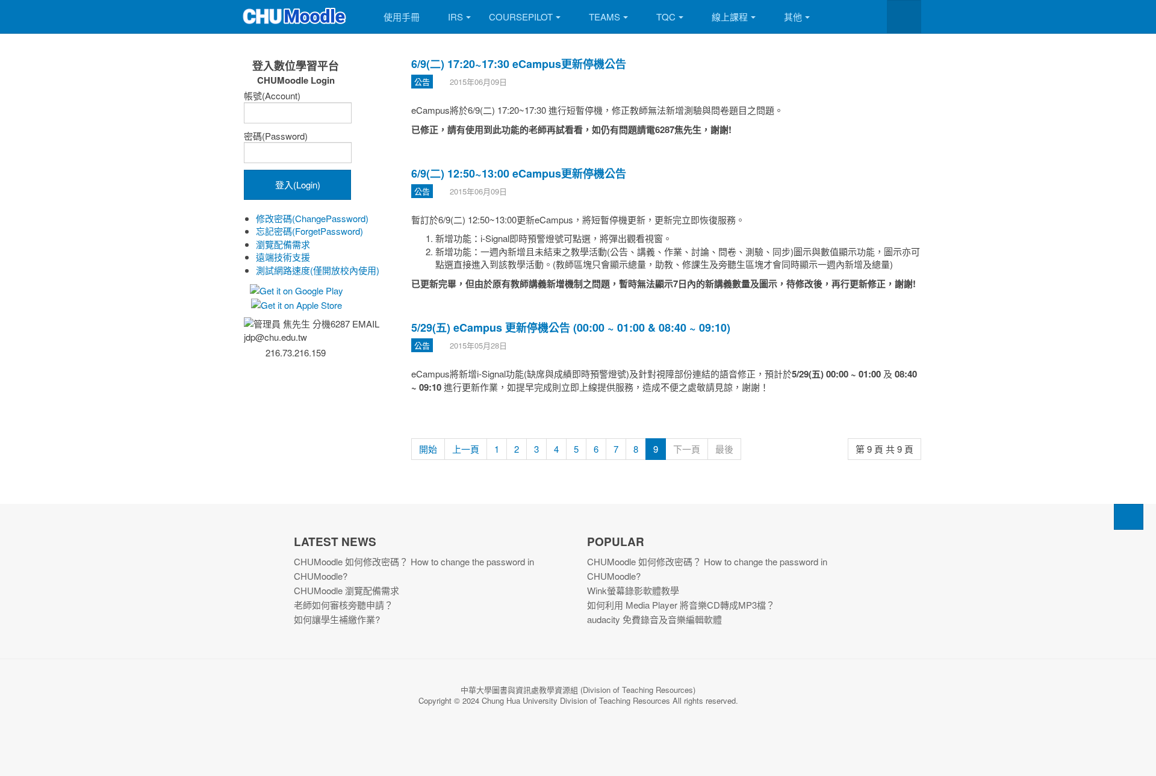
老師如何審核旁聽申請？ (343, 604)
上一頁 (465, 448)
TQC (666, 16)
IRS (455, 16)
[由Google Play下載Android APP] (295, 289)
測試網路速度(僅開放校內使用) (317, 270)
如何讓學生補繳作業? (337, 619)
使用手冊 (402, 16)
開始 (428, 448)
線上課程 (730, 16)
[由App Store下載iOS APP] (295, 303)
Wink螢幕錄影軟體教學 (633, 590)
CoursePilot (521, 16)
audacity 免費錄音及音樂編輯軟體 (654, 619)
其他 (793, 16)
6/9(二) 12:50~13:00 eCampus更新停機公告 (518, 173)
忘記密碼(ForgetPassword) (309, 231)
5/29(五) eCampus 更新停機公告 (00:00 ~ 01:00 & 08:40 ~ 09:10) (570, 327)
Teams (604, 16)
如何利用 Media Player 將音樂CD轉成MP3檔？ (681, 604)
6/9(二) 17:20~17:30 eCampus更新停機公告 (518, 64)
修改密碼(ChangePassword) (312, 218)
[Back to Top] (1128, 517)
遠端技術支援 (283, 256)
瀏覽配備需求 (283, 244)
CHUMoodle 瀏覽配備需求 (346, 590)
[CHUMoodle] (295, 16)
